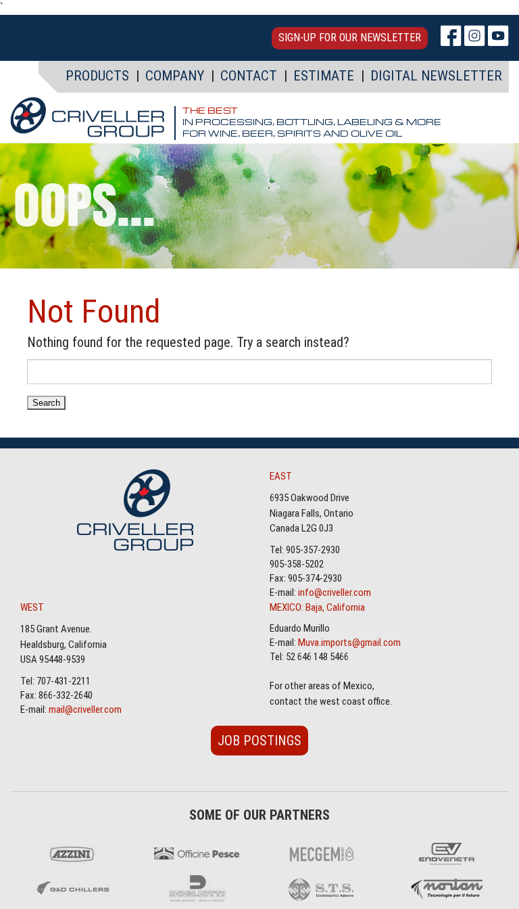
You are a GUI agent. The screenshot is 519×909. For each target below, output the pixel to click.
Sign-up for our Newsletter (349, 37)
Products (97, 76)
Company (174, 76)
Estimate (323, 76)
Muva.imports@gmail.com (349, 642)
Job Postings (259, 740)
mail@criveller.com (85, 709)
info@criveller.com (334, 592)
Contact (248, 76)
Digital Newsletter (436, 76)
